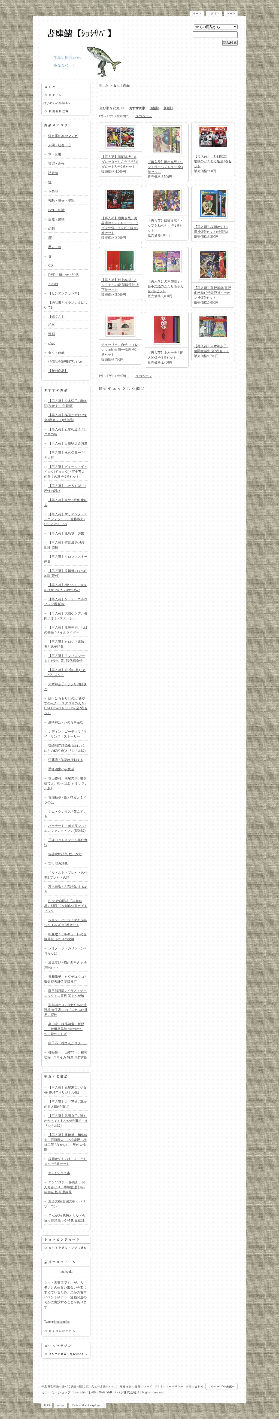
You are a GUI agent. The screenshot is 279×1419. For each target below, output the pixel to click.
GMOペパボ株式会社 (121, 1392)
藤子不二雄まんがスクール (67, 1043)
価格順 (154, 108)
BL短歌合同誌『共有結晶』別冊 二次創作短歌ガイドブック (65, 906)
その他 (53, 284)
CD (50, 265)
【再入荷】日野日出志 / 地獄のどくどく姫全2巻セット (213, 161)
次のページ (143, 116)
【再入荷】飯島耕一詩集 (66, 533)
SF (50, 238)
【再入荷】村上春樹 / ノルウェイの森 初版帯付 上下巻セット (120, 285)
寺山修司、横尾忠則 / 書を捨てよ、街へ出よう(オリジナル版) (66, 783)
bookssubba (61, 1322)
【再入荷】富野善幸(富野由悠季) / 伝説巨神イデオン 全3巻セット (212, 293)
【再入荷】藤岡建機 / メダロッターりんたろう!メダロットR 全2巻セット (119, 162)
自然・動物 (56, 219)
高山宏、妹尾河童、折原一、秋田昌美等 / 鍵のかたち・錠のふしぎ (64, 1029)
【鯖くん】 (56, 317)
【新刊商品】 (58, 371)
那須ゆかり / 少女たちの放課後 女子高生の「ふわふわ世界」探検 (65, 1010)
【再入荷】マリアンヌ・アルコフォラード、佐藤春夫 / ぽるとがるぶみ (65, 519)
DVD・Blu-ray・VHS (63, 275)
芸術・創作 (56, 164)
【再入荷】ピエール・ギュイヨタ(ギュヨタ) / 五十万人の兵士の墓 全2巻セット (65, 472)
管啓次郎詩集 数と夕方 (65, 854)
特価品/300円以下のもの (65, 362)
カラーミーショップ (56, 1392)
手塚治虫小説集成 (61, 769)
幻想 (51, 228)
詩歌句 (53, 173)
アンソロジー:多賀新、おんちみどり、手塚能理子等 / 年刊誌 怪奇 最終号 (64, 1187)
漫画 (51, 334)
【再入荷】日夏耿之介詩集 (67, 443)
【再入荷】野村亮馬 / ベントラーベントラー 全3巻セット (165, 167)
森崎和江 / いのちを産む (65, 722)
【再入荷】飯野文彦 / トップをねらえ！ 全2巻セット (165, 225)
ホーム (103, 85)
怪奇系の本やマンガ (63, 136)
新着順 (168, 108)
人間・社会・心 (59, 145)
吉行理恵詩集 (58, 863)
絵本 (51, 325)
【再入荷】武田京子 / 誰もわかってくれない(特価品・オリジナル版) (66, 1121)
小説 (51, 343)
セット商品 (56, 352)
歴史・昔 (54, 247)
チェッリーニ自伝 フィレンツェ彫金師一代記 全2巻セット (119, 350)
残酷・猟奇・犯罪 (61, 201)
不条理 (53, 191)
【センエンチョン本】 (64, 293)
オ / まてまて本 (59, 1173)
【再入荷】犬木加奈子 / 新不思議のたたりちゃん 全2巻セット (166, 286)
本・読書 (54, 154)
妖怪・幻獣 (56, 210)
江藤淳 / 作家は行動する (65, 760)
